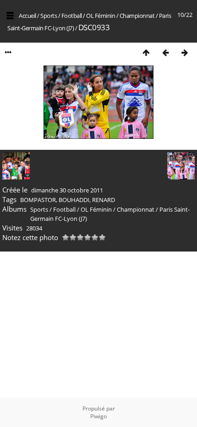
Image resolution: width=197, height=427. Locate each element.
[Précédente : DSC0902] (165, 52)
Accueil (27, 15)
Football (71, 15)
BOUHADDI (74, 200)
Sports (48, 15)
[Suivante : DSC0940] (184, 52)
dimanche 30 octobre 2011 (67, 190)
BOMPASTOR (38, 200)
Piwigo (98, 416)
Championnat (137, 15)
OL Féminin (100, 15)
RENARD (103, 200)
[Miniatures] (146, 52)
